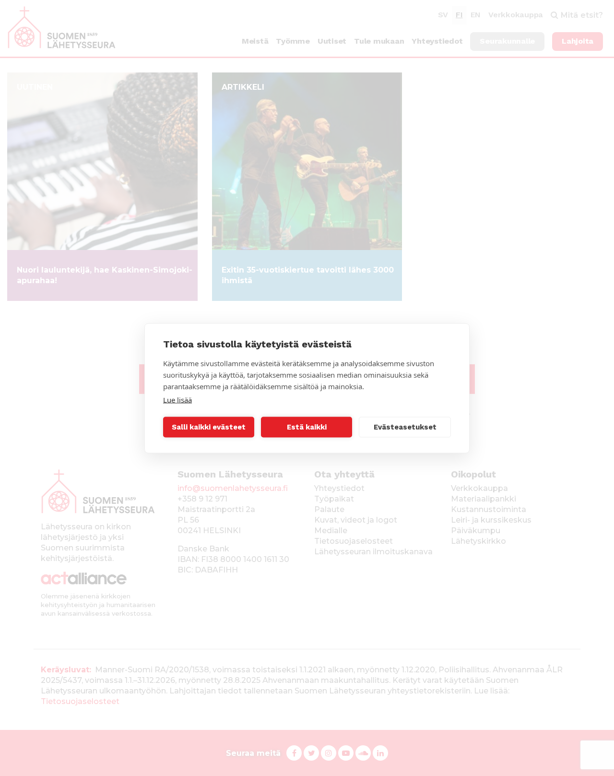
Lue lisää (177, 399)
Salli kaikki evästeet (209, 427)
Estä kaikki (307, 427)
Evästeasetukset (405, 427)
